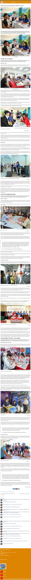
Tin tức (7, 491)
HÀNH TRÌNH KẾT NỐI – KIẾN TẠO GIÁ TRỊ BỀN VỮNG (9, 523)
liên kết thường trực (11, 491)
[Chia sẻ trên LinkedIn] (19, 489)
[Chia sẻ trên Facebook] (13, 489)
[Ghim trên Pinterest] (17, 489)
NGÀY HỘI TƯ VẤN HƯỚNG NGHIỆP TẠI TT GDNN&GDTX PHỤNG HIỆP (11, 528)
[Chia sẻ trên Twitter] (14, 489)
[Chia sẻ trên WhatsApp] (12, 489)
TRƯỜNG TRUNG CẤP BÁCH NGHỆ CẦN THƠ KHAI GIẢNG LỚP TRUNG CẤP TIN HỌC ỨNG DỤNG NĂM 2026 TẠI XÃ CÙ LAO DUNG (16, 500)
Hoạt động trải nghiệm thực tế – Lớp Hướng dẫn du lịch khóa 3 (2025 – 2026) (12, 504)
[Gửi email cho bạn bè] (16, 489)
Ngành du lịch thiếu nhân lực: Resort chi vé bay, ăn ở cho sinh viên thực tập (12, 516)
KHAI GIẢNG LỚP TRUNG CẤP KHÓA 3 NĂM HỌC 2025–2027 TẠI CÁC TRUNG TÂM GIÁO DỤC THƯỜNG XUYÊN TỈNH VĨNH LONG (16, 509)
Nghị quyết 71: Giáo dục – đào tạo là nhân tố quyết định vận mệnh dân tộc (12, 514)
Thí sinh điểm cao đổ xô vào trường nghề (24, 493)
